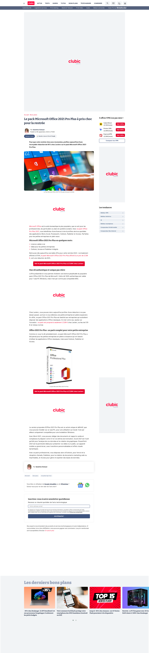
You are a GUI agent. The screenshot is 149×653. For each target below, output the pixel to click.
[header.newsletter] (113, 3)
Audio (88, 8)
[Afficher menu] (24, 3)
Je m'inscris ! (59, 516)
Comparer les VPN (112, 140)
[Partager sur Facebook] (144, 638)
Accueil (26, 115)
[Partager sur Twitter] (144, 644)
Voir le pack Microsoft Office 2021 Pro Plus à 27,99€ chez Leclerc (58, 263)
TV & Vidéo (79, 8)
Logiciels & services (41, 8)
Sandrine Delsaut (38, 129)
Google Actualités (50, 484)
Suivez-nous (29, 136)
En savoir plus (49, 530)
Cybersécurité (27, 8)
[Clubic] (31, 3)
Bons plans (73, 3)
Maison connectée (99, 8)
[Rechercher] (107, 3)
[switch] (119, 3)
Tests (47, 3)
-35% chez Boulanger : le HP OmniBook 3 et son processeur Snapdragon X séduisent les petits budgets (39, 613)
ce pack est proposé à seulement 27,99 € (53, 322)
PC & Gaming (54, 8)
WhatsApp (64, 484)
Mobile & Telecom (67, 8)
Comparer (98, 3)
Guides (55, 3)
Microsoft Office (35, 226)
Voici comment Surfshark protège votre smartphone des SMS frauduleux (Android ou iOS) (72, 613)
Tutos (63, 3)
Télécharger (86, 3)
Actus (39, 3)
